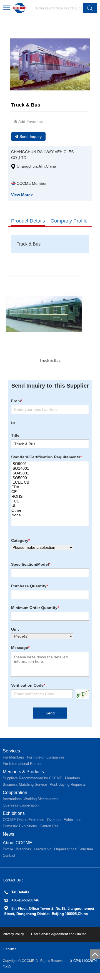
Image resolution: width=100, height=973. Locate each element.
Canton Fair (49, 826)
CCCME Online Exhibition (23, 820)
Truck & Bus (50, 360)
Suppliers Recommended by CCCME (32, 778)
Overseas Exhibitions (64, 820)
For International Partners (23, 764)
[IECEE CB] (50, 482)
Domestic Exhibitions (20, 826)
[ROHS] (50, 496)
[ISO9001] (50, 463)
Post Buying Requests (68, 784)
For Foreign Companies (45, 757)
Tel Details (20, 892)
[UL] (50, 505)
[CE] (50, 491)
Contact (9, 855)
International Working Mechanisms (30, 799)
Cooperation (15, 792)
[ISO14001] (50, 468)
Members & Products (23, 771)
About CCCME (17, 842)
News (8, 834)
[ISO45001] (50, 473)
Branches (23, 849)
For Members (13, 757)
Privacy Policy (14, 934)
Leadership (42, 849)
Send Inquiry (30, 136)
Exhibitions (14, 813)
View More (22, 195)
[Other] (50, 510)
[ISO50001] (50, 478)
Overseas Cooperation (21, 805)
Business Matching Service (25, 784)
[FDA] (50, 487)
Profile (8, 849)
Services (11, 751)
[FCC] (50, 501)
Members (72, 778)
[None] (50, 515)
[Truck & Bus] (44, 314)
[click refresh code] (81, 694)
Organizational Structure (73, 849)
